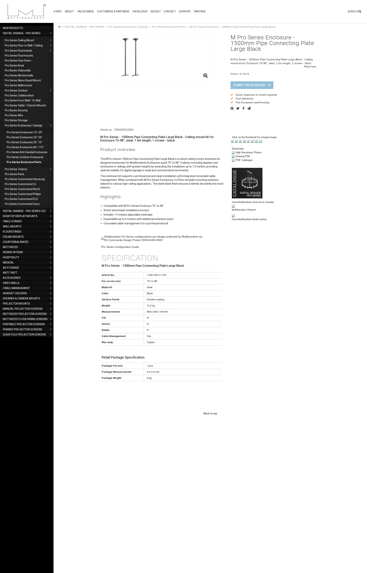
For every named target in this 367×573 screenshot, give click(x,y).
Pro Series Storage (16, 120)
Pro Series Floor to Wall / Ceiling (24, 45)
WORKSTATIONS (13, 252)
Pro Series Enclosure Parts (24, 162)
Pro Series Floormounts (19, 55)
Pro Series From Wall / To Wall (23, 100)
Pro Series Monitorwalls (19, 75)
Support (185, 11)
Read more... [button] (311, 66)
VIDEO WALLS (11, 282)
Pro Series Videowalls (18, 70)
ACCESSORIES (12, 277)
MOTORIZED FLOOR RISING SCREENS (25, 319)
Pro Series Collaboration (19, 95)
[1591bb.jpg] (236, 141)
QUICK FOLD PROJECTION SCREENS (24, 334)
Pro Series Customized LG (20, 184)
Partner (200, 11)
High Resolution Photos (249, 152)
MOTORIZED (10, 247)
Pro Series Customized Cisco (22, 203)
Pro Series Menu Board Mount (23, 80)
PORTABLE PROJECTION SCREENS (24, 324)
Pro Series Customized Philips (23, 194)
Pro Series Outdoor (16, 90)
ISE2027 (156, 11)
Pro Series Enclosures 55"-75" (24, 142)
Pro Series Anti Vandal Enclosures (27, 152)
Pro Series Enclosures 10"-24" (24, 132)
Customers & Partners (113, 11)
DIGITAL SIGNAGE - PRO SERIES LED (24, 211)
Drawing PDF (243, 156)
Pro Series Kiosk (14, 65)
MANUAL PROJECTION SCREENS (23, 308)
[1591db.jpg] (244, 141)
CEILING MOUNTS (13, 236)
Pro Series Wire (14, 115)
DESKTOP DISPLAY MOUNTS (20, 216)
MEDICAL (8, 262)
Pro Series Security (16, 110)
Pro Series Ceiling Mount (19, 40)
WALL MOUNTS (12, 226)
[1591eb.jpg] (248, 141)
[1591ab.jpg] (232, 141)
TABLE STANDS (12, 221)
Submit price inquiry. (249, 85)
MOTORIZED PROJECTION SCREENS (25, 313)
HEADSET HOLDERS (15, 293)
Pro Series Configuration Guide (120, 246)
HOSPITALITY (11, 257)
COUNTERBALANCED (15, 241)
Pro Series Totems (16, 169)
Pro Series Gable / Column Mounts (25, 105)
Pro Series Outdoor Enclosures (25, 157)
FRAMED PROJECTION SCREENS (22, 329)
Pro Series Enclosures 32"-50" (24, 137)
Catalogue (140, 11)
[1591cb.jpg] (240, 141)
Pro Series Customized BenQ (22, 189)
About (69, 11)
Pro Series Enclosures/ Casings (23, 125)
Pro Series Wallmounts (18, 85)
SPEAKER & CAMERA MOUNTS (21, 298)
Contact (170, 11)
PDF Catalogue (244, 160)
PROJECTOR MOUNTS (16, 303)
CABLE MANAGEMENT (16, 288)
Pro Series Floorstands (18, 50)
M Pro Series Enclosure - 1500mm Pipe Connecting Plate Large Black (233, 26)
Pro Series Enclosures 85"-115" (25, 147)
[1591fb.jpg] (252, 141)
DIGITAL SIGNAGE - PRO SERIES (22, 33)
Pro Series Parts (14, 174)
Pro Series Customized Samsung (25, 179)
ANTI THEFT (10, 272)
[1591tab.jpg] (260, 141)
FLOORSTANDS (12, 231)
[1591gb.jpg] (256, 141)
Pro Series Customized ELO (21, 198)
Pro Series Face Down (18, 60)
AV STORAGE (11, 267)
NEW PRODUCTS (13, 28)
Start (58, 11)
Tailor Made (85, 11)
